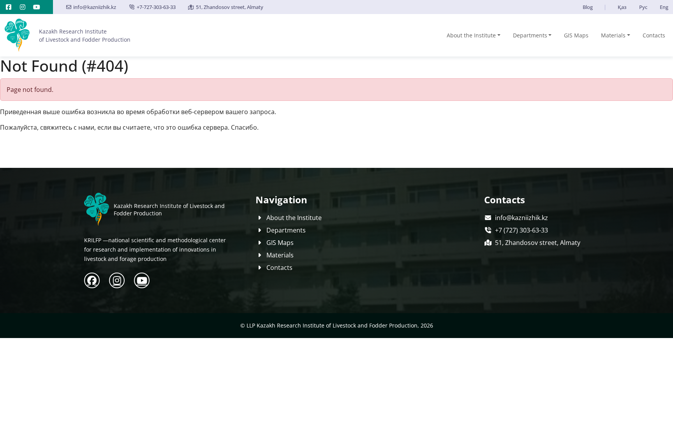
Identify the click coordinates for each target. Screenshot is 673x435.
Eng (664, 7)
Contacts (654, 35)
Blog (588, 7)
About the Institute (471, 35)
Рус (643, 7)
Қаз (622, 7)
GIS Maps (576, 35)
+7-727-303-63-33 (156, 7)
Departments (530, 35)
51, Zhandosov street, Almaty (229, 7)
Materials (613, 35)
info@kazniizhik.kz (94, 7)
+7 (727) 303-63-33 (521, 230)
